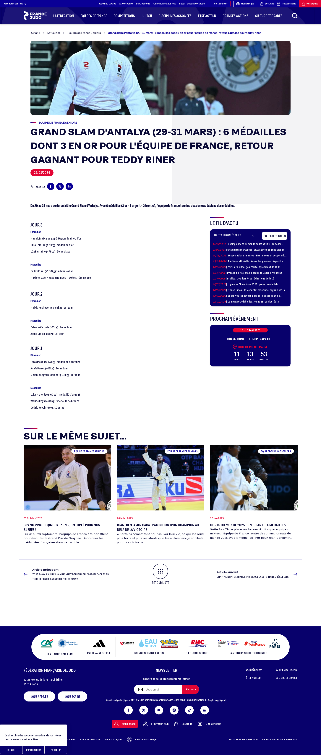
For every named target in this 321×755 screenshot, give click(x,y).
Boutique (269, 3)
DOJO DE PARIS (143, 3)
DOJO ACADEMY (126, 3)
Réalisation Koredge (145, 739)
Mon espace (312, 3)
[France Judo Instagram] (174, 709)
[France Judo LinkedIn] (204, 709)
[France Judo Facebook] (128, 709)
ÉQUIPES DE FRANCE (286, 669)
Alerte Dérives (221, 3)
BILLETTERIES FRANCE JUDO (192, 3)
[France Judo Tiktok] (189, 709)
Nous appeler (39, 696)
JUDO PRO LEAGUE (107, 3)
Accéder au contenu (13, 3)
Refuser (11, 749)
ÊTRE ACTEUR (253, 677)
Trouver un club (289, 3)
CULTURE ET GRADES (286, 677)
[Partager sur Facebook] (50, 186)
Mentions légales (113, 739)
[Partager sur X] (60, 186)
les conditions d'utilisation (190, 699)
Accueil (35, 33)
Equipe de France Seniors (84, 33)
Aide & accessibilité (90, 739)
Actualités (54, 33)
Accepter (56, 749)
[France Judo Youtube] (159, 709)
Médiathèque (247, 3)
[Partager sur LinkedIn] (69, 186)
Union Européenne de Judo (243, 739)
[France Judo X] (143, 709)
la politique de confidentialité (157, 699)
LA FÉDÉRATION (254, 669)
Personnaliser (33, 749)
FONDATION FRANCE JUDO (164, 3)
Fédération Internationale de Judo (280, 739)
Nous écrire (72, 696)
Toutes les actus (274, 236)
